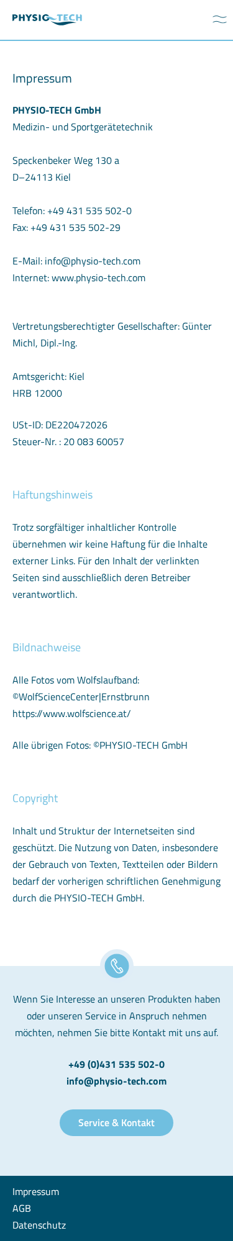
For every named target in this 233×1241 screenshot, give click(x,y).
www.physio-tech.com (98, 277)
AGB (21, 1208)
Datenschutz (39, 1224)
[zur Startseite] (47, 20)
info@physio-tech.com (92, 260)
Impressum (35, 1191)
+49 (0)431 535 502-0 (116, 1064)
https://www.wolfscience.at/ (71, 713)
